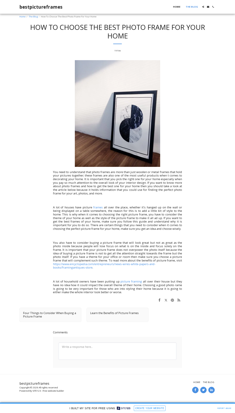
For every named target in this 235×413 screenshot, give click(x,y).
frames (98, 207)
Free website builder (53, 390)
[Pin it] (172, 300)
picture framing (131, 281)
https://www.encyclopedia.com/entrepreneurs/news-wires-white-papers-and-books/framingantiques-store (104, 266)
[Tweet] (166, 300)
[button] (203, 7)
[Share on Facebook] (159, 300)
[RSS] (179, 300)
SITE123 (37, 390)
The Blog (33, 16)
